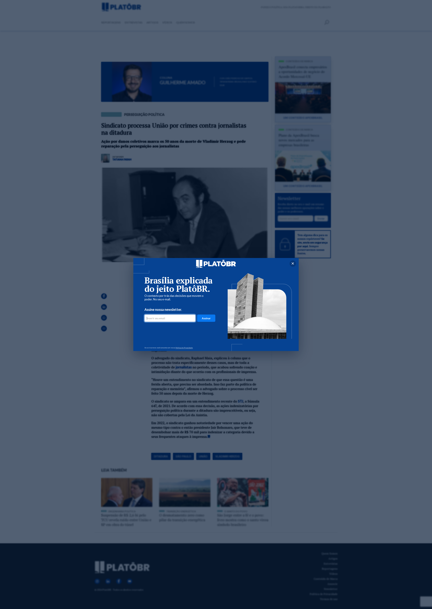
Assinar (206, 318)
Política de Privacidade (184, 348)
